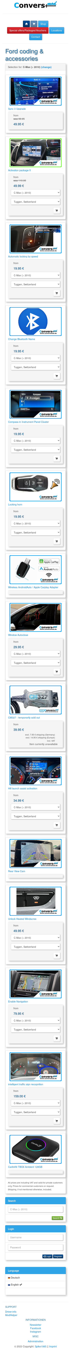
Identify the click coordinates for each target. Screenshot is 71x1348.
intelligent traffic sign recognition (25, 1084)
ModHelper (11, 1315)
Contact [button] (35, 36)
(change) (46, 67)
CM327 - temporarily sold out (24, 717)
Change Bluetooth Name (21, 339)
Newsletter (35, 1324)
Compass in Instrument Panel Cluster (28, 421)
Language (13, 1270)
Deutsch (15, 1277)
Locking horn (15, 504)
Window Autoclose (18, 635)
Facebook (35, 1328)
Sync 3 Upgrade (17, 108)
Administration (35, 1341)
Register (58, 1256)
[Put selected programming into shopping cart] (56, 210)
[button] (26, 24)
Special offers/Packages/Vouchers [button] (27, 30)
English (14, 1284)
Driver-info (10, 1311)
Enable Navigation (18, 1001)
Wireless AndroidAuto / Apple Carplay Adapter (33, 587)
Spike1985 (40, 1346)
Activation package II (19, 170)
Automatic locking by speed (23, 256)
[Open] (35, 91)
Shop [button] (43, 24)
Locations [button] (56, 30)
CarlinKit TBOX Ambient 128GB (25, 1166)
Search (12, 1200)
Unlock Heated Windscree (22, 918)
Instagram (35, 1331)
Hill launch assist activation (22, 788)
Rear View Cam (16, 871)
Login (11, 1228)
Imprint (53, 1346)
